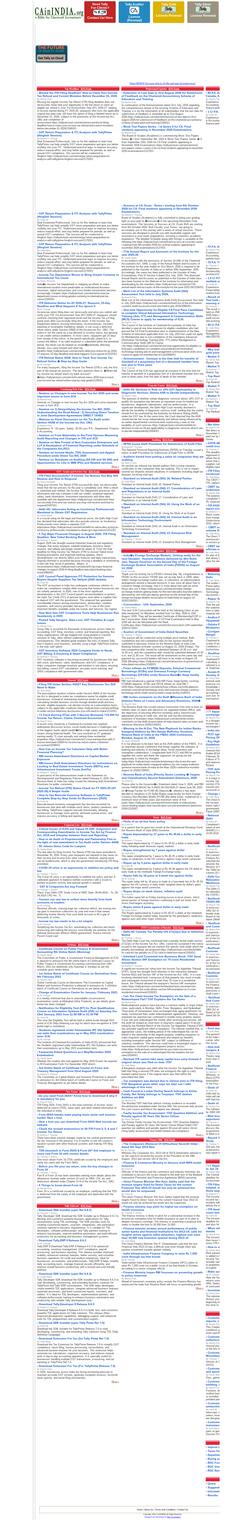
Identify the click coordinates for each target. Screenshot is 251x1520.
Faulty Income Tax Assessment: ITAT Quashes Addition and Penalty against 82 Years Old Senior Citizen (162, 1114)
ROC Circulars (217, 1466)
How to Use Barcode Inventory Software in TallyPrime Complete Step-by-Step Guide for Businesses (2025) (73, 797)
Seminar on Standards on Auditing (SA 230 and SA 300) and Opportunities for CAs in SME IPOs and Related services (77, 461)
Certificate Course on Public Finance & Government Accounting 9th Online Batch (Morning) (72, 950)
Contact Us (182, 1509)
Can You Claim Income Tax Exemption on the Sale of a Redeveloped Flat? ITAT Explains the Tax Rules (159, 997)
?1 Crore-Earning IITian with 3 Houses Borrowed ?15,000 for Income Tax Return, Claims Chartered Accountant (78, 716)
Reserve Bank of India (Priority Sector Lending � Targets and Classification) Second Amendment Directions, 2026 (161, 776)
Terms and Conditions (165, 1509)
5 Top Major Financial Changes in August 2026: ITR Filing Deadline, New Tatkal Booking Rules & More (76, 535)
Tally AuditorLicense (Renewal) (134, 12)
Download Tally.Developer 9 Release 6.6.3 (66, 1304)
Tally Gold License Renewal (168, 10)
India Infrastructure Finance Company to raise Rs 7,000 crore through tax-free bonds (159, 1255)
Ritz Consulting (174, 1517)
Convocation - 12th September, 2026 (147, 604)
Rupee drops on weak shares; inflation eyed (153, 891)
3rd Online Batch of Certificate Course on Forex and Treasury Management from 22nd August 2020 (72, 1069)
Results (213, 1495)
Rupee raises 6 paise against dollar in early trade (156, 907)
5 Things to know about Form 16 (60, 1185)
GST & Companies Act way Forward (63, 886)
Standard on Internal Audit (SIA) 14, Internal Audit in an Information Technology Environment (159, 518)
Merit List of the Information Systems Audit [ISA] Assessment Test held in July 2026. (155, 292)
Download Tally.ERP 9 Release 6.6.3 (62, 1240)
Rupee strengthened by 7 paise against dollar (154, 850)
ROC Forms (215, 1462)
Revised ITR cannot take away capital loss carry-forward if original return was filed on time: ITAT (161, 1060)
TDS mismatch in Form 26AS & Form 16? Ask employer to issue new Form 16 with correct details (76, 1152)
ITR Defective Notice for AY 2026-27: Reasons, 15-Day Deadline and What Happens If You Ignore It (73, 304)
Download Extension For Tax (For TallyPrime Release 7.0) (77, 1366)
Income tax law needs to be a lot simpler (66, 921)
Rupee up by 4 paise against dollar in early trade (155, 862)
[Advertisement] (16, 59)
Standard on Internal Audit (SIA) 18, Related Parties (157, 478)
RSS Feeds (86, 89)
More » (115, 384)
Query (212, 1483)
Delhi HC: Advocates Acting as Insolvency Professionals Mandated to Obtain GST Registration (75, 511)
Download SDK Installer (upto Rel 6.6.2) (65, 1210)
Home (140, 1509)
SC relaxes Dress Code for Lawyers (62, 846)
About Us (148, 1509)
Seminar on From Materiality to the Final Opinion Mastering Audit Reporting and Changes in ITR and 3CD (77, 437)
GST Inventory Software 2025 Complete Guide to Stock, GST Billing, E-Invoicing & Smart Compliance (75, 652)
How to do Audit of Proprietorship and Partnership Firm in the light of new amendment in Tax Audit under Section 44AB (78, 841)
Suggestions (216, 1487)
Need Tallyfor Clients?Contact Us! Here (100, 11)
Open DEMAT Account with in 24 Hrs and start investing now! (163, 83)
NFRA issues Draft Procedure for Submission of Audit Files (162, 443)
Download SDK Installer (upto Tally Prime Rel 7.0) (72, 1322)
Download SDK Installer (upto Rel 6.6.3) (65, 1273)
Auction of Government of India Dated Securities (155, 631)
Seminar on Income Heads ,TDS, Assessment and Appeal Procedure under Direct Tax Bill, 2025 (76, 454)
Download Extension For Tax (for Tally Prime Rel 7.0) (74, 1338)
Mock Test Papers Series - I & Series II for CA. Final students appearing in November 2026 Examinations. (157, 128)
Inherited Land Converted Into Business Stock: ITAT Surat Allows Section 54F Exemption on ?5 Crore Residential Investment (161, 959)
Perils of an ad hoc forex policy (144, 821)
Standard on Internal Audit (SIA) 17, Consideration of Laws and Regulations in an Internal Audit (162, 490)
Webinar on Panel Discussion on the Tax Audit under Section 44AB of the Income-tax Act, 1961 (73, 421)
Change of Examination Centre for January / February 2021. (78, 992)
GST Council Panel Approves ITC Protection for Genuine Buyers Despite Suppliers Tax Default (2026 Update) (75, 578)
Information (215, 1491)
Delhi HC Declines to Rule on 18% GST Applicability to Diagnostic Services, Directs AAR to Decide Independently (160, 391)
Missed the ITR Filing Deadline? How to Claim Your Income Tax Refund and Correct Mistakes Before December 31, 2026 (77, 94)
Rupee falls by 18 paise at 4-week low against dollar (158, 875)
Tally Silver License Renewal (203, 10)
